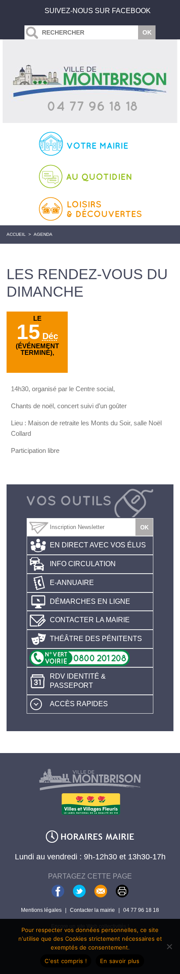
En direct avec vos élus (98, 545)
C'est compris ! (66, 960)
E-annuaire (72, 582)
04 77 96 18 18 (141, 910)
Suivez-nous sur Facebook (98, 10)
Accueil (16, 234)
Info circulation (83, 564)
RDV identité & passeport (78, 681)
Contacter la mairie (90, 620)
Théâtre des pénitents (96, 638)
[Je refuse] (169, 946)
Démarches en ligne (90, 601)
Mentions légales (41, 910)
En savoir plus (120, 960)
